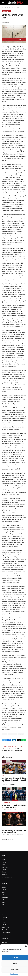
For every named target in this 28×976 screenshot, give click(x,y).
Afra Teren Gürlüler (7, 21)
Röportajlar (5, 867)
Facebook (4, 917)
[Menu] (3, 2)
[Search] (25, 2)
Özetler (4, 872)
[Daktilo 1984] (16, 2)
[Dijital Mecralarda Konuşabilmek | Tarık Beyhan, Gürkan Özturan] (14, 819)
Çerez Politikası (14, 974)
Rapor (3, 902)
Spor (3, 899)
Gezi (3, 904)
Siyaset (4, 887)
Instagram (4, 919)
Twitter (4, 914)
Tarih (3, 894)
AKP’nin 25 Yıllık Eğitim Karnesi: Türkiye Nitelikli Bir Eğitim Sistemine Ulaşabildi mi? (14, 780)
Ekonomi (4, 889)
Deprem (4, 734)
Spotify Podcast (6, 929)
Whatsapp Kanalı (6, 932)
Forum (3, 864)
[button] (25, 946)
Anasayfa (4, 7)
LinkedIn (4, 924)
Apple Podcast (5, 927)
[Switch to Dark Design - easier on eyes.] (5, 2)
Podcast (4, 862)
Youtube (4, 922)
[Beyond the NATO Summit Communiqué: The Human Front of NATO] (14, 794)
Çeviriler (4, 869)
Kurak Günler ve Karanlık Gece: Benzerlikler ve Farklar (20, 750)
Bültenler (4, 874)
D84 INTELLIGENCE (7, 11)
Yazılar (3, 859)
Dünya (3, 892)
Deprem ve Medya (12, 734)
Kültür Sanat (5, 897)
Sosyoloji (21, 734)
